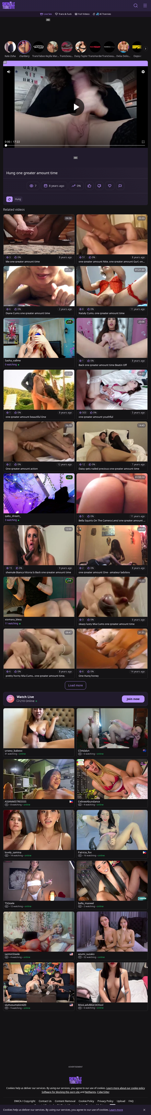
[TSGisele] (38, 885)
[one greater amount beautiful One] (39, 395)
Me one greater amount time (23, 261)
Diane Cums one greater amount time (28, 313)
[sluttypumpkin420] (38, 986)
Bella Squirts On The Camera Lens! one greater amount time (112, 520)
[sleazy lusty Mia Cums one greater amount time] (111, 602)
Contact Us (45, 1101)
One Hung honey (89, 676)
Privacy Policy (105, 1101)
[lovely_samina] (38, 834)
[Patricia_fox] (112, 834)
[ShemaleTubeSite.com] (8, 5)
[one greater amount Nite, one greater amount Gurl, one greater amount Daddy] (111, 239)
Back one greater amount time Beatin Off (103, 365)
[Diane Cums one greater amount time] (39, 291)
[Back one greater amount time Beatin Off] (111, 343)
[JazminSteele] (38, 936)
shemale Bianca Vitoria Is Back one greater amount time (38, 572)
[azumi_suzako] (112, 936)
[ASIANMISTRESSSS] (38, 783)
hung (18, 199)
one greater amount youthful (96, 417)
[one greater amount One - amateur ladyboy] (111, 550)
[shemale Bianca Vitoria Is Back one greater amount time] (39, 550)
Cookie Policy (86, 1101)
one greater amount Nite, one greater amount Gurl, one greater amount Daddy (111, 261)
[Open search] (135, 5)
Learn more (116, 1109)
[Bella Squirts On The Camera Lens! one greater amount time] (111, 498)
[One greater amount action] (39, 446)
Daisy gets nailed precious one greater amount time (109, 468)
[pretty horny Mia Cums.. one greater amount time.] (39, 653)
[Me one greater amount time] (39, 239)
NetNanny (90, 1092)
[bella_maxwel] (112, 885)
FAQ (131, 1101)
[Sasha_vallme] (39, 343)
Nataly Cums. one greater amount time (101, 313)
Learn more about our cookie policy (125, 1088)
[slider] (75, 145)
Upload (121, 1101)
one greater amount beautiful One (26, 417)
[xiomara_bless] (39, 602)
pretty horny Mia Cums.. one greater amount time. (35, 676)
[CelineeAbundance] (112, 783)
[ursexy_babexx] (38, 732)
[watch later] (8, 219)
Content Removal (65, 1101)
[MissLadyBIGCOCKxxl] (112, 986)
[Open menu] (145, 5)
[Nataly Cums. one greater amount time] (111, 291)
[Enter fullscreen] (143, 142)
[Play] (75, 107)
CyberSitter (103, 1092)
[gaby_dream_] (39, 498)
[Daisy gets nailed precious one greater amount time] (111, 446)
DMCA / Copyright (24, 1101)
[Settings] (143, 72)
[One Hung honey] (111, 653)
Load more (75, 685)
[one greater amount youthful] (111, 395)
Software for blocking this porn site (61, 1092)
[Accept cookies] (144, 1109)
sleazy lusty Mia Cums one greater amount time (106, 624)
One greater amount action (22, 468)
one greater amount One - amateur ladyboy (104, 572)
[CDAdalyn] (112, 732)
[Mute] (9, 72)
